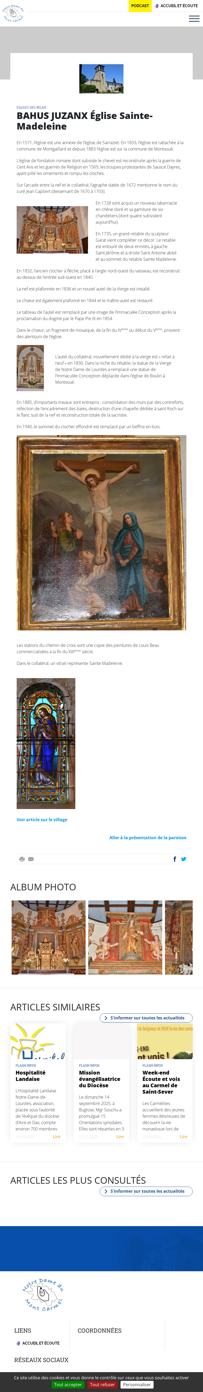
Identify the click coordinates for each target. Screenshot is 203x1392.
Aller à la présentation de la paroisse (147, 838)
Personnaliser (137, 1384)
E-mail (31, 859)
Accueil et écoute (40, 1343)
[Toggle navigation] (194, 18)
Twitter (184, 859)
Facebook (174, 859)
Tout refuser (102, 1384)
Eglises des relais (32, 107)
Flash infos (26, 1065)
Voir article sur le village (42, 820)
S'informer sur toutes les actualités (147, 1018)
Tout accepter (68, 1384)
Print (22, 859)
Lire (57, 1136)
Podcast (140, 6)
